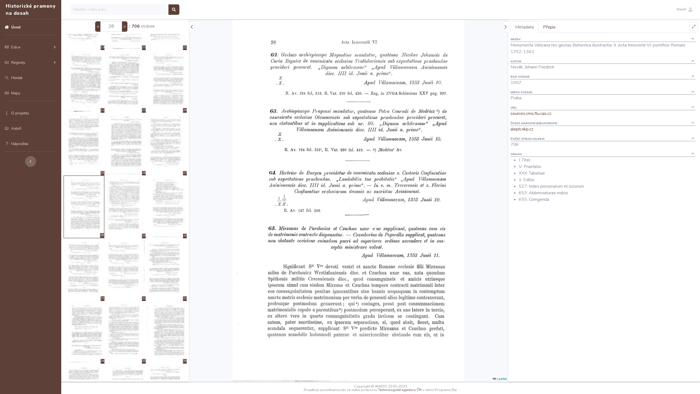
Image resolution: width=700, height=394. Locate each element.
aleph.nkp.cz (522, 129)
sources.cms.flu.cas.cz (531, 114)
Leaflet (501, 378)
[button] (684, 9)
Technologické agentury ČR (400, 389)
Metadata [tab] (524, 27)
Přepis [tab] (549, 27)
